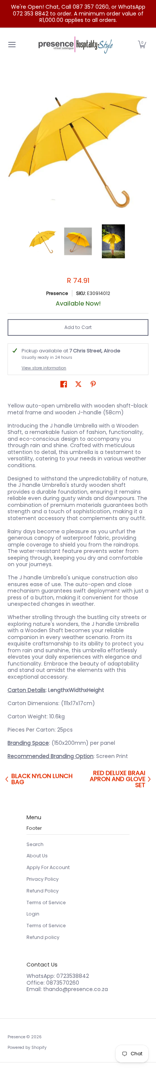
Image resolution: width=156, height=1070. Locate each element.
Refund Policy (43, 891)
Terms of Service (46, 902)
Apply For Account (48, 867)
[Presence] (75, 44)
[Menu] (12, 44)
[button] (142, 44)
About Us (37, 855)
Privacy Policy (43, 879)
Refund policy (43, 937)
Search (35, 844)
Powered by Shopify (27, 1047)
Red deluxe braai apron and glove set (117, 779)
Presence (57, 293)
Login (33, 914)
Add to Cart (78, 327)
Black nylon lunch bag (42, 779)
